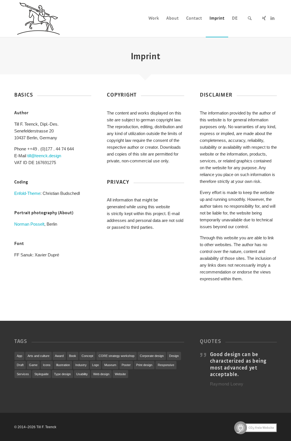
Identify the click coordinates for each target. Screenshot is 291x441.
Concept (87, 356)
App (19, 356)
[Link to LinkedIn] (272, 18)
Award (59, 356)
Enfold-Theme (27, 193)
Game (33, 365)
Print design (144, 365)
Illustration (63, 365)
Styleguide (41, 374)
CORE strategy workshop (116, 356)
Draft (20, 365)
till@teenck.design (44, 155)
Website (120, 374)
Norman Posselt (29, 224)
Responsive (166, 365)
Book (72, 356)
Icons (47, 365)
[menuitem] (154, 18)
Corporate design (152, 356)
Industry (81, 365)
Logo (95, 365)
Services (23, 374)
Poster (126, 365)
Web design (101, 374)
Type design (62, 374)
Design (174, 356)
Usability (82, 374)
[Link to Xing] (264, 18)
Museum (110, 365)
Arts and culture (38, 356)
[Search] (249, 18)
